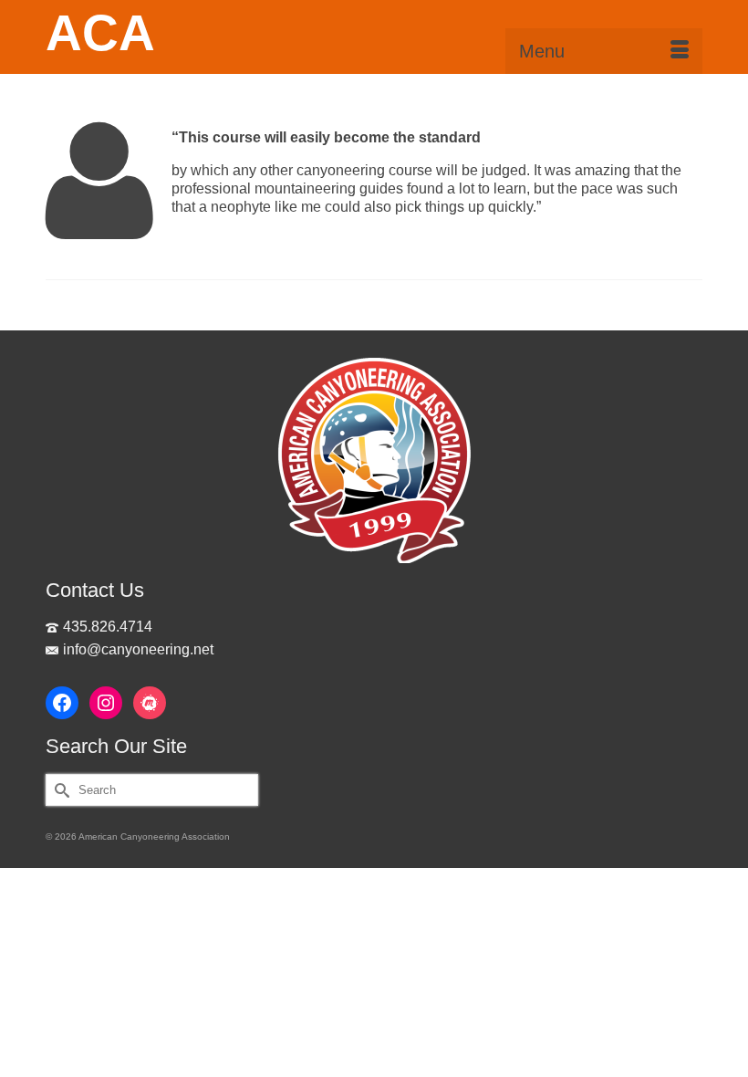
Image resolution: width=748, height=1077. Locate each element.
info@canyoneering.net (138, 649)
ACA (100, 33)
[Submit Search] (59, 790)
